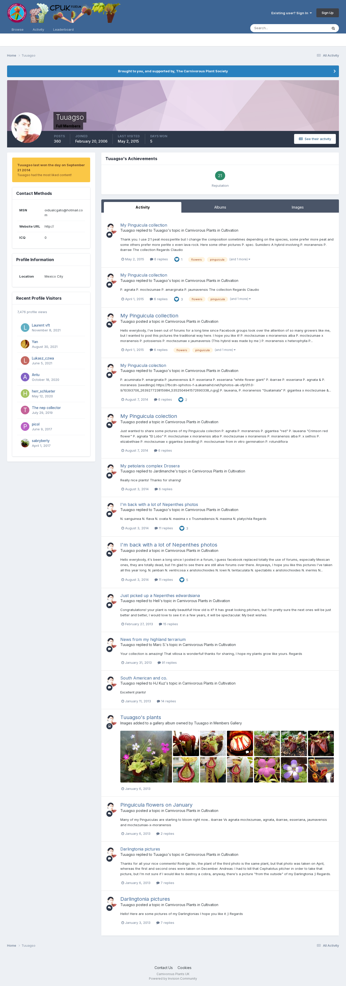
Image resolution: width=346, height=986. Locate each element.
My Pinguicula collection (143, 225)
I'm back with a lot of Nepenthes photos (159, 504)
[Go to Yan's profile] (25, 344)
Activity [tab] (143, 207)
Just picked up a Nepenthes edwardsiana (160, 595)
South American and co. (143, 678)
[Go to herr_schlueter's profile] (25, 393)
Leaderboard (63, 29)
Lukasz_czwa (43, 358)
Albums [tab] (220, 207)
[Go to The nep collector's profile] (25, 410)
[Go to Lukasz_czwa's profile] (25, 360)
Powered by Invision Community (173, 978)
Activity (38, 29)
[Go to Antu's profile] (25, 377)
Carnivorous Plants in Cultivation (211, 230)
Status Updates (309, 28)
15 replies (170, 624)
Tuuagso (127, 230)
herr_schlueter (43, 391)
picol (36, 424)
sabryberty (41, 441)
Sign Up (328, 13)
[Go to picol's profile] (25, 426)
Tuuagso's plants (140, 717)
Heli (156, 601)
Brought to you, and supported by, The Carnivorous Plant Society (173, 71)
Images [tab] (298, 207)
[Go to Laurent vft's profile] (25, 327)
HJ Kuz (159, 683)
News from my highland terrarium (153, 639)
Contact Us (164, 967)
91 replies (169, 662)
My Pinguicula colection (143, 365)
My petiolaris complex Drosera (150, 465)
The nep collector (46, 408)
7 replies (167, 883)
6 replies (160, 259)
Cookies (184, 967)
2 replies (167, 833)
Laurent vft (41, 325)
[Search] (333, 28)
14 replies (168, 701)
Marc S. (159, 644)
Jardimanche (164, 471)
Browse (18, 29)
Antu (36, 375)
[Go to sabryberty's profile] (25, 443)
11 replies (165, 528)
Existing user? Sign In (290, 13)
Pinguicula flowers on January (156, 805)
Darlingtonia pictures (140, 849)
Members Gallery (228, 723)
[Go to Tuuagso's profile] (112, 228)
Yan (35, 342)
